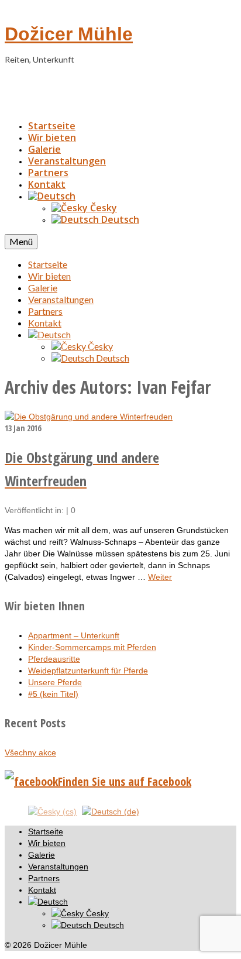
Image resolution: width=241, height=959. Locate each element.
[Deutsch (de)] (110, 811)
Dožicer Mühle (69, 33)
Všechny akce (30, 752)
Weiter (160, 577)
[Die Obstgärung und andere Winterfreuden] (89, 416)
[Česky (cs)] (52, 811)
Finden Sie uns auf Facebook (124, 781)
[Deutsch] (51, 196)
